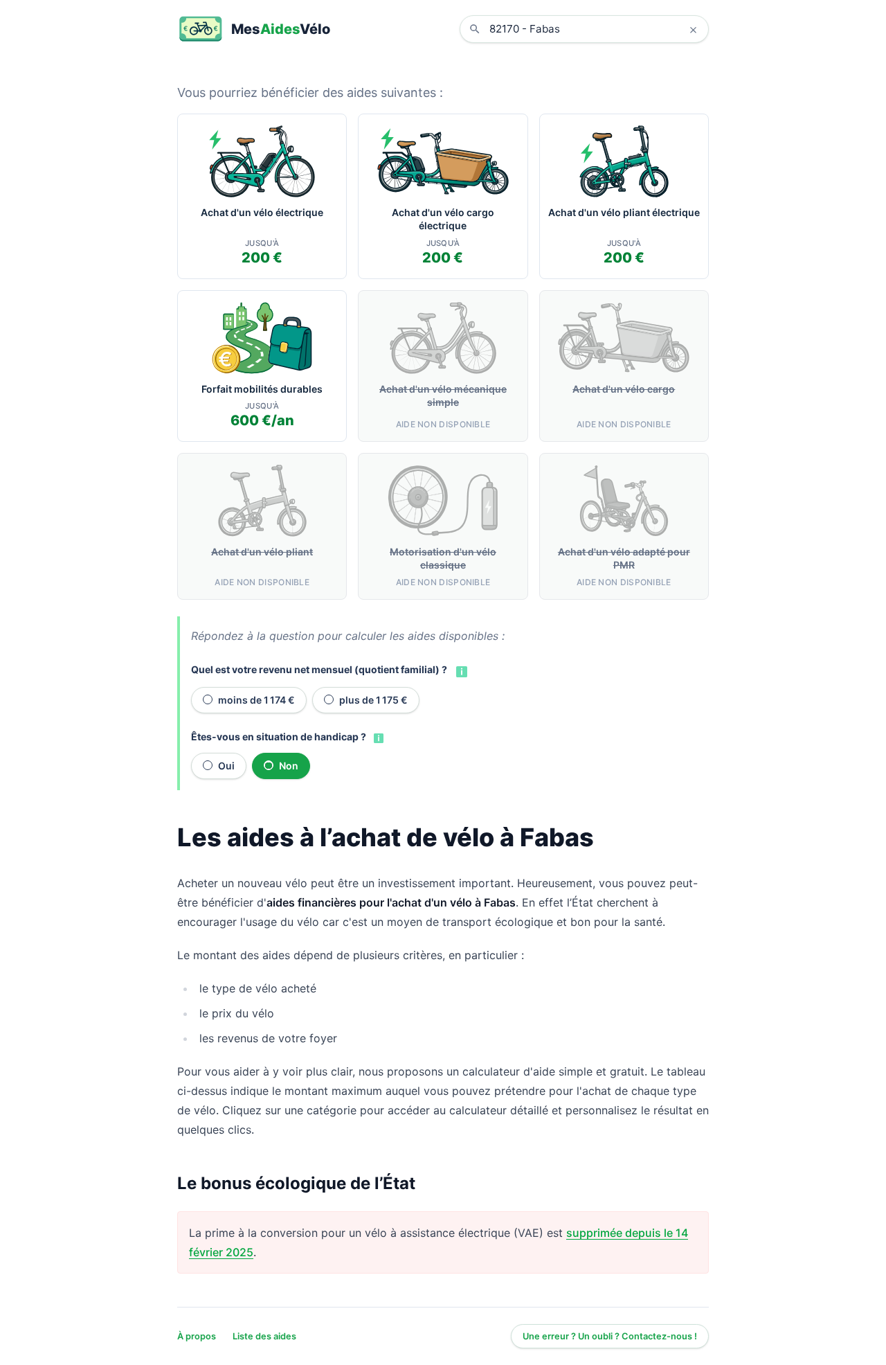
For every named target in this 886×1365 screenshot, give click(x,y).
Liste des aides (264, 1336)
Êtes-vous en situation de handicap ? (278, 736)
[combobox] (594, 29)
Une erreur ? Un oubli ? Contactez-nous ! (610, 1336)
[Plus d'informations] (460, 670)
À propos (196, 1336)
